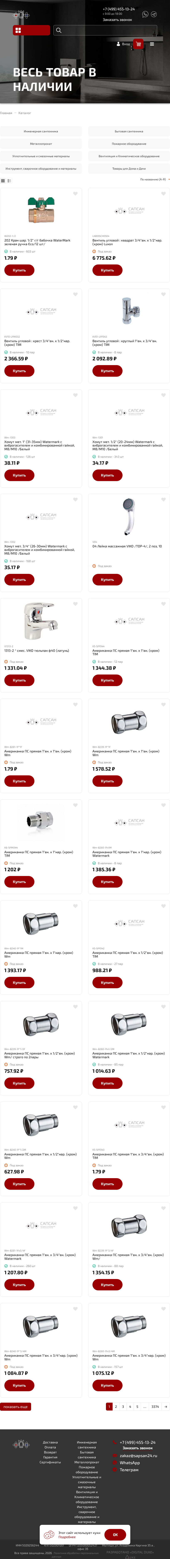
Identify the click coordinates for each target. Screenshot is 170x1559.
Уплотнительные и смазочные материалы (41, 156)
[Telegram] (154, 14)
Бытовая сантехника (129, 131)
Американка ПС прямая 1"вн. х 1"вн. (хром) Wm (37, 753)
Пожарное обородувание (129, 143)
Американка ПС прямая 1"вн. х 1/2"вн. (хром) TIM (127, 954)
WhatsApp (130, 1462)
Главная (6, 113)
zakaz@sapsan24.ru (138, 1455)
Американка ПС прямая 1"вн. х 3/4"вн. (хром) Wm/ (128, 1256)
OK (115, 1534)
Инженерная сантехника (41, 131)
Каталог (24, 113)
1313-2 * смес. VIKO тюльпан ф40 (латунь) (36, 650)
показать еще (16, 1406)
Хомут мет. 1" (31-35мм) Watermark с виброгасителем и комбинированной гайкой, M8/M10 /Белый (39, 445)
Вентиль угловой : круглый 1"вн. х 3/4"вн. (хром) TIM (124, 342)
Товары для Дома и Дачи (129, 168)
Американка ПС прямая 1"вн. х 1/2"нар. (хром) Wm (40, 1156)
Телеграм (129, 1469)
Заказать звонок (117, 19)
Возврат (50, 1452)
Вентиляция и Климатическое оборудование (129, 156)
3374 (155, 1406)
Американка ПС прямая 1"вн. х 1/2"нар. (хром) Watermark (128, 1055)
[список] (9, 181)
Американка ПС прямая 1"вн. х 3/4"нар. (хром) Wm (41, 1357)
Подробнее (67, 1537)
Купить (19, 270)
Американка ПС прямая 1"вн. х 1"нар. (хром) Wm (38, 954)
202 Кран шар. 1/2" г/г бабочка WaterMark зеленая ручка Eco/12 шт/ (37, 242)
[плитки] (3, 181)
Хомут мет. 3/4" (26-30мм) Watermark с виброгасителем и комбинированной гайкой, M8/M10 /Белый (39, 549)
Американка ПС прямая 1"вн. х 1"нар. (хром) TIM (38, 853)
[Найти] (58, 30)
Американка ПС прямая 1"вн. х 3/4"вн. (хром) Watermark (40, 1256)
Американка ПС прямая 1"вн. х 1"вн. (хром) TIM (125, 652)
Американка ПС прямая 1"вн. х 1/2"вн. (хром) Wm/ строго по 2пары (39, 1055)
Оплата (50, 1447)
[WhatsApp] (145, 14)
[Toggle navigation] (31, 30)
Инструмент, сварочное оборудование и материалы (41, 168)
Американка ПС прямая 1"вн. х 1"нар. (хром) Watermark (126, 853)
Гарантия (50, 1457)
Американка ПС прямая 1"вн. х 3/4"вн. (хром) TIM (128, 1156)
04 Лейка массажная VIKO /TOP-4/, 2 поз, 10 (127, 546)
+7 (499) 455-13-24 (119, 9)
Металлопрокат (41, 143)
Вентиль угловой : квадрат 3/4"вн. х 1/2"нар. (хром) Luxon (127, 242)
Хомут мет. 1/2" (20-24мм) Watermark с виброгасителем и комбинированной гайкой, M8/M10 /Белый (127, 445)
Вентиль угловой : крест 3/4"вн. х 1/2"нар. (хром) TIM (37, 342)
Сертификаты (50, 1462)
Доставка (50, 1442)
